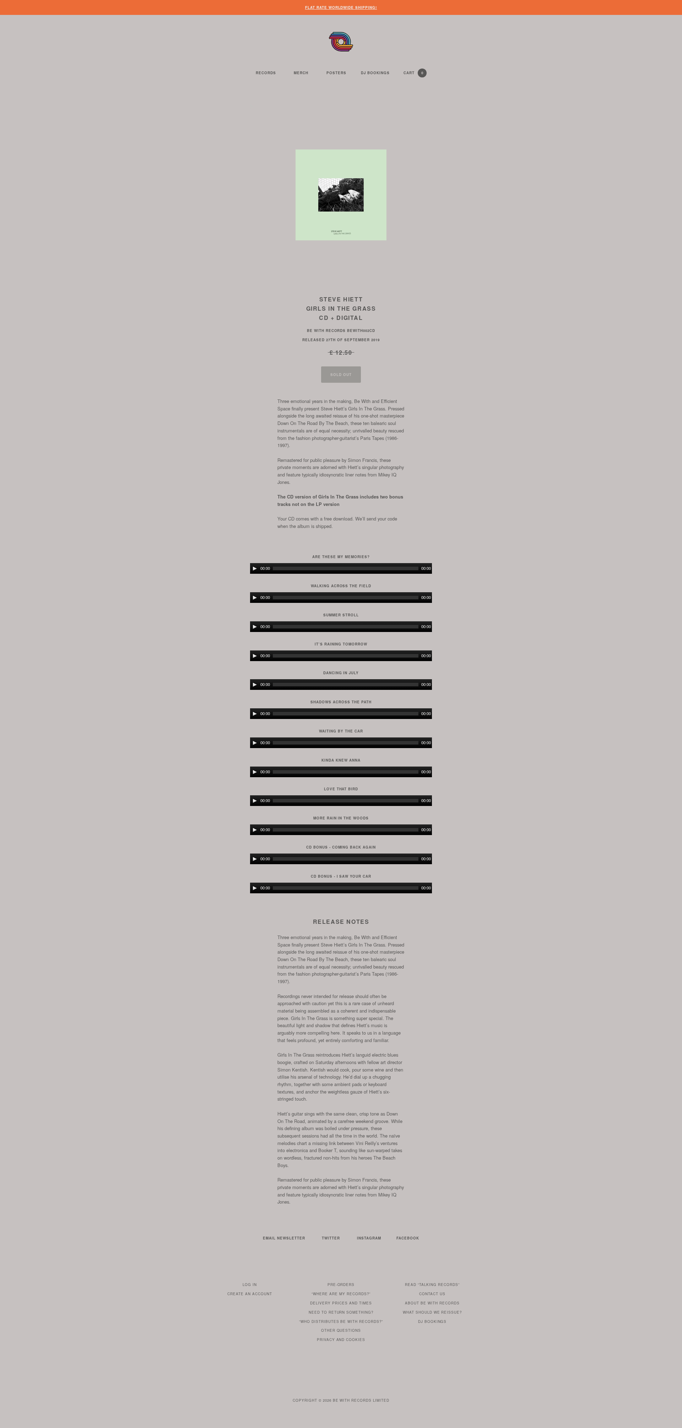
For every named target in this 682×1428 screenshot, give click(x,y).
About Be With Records (432, 1303)
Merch (301, 72)
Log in (250, 1284)
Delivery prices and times (341, 1303)
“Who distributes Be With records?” (341, 1321)
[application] (341, 568)
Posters (336, 72)
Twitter (331, 1238)
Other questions (341, 1330)
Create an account (249, 1293)
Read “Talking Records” (432, 1284)
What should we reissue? (432, 1312)
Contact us (432, 1293)
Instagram (369, 1238)
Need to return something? (341, 1312)
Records (266, 72)
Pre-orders (341, 1284)
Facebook (407, 1238)
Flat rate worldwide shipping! (341, 7)
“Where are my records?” (341, 1293)
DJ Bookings (375, 72)
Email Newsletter (284, 1238)
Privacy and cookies (341, 1339)
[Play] (255, 568)
